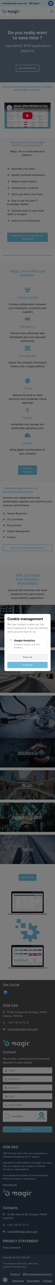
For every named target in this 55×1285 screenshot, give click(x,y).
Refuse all (27, 657)
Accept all (27, 665)
